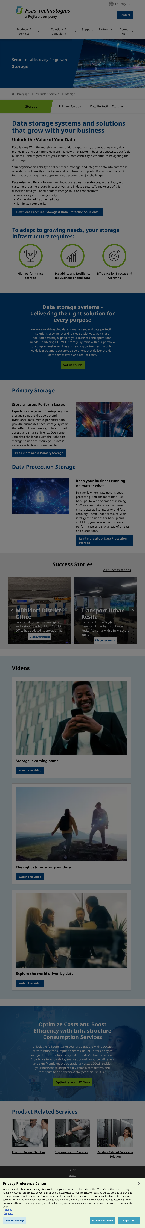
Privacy (8, 1209)
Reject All (128, 1220)
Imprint (8, 1213)
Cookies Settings (14, 1220)
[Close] (139, 1183)
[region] (72, 1203)
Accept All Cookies (103, 1220)
